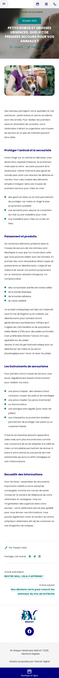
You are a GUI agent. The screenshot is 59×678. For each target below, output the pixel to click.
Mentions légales (31, 653)
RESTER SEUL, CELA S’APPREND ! (24, 576)
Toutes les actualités (29, 12)
